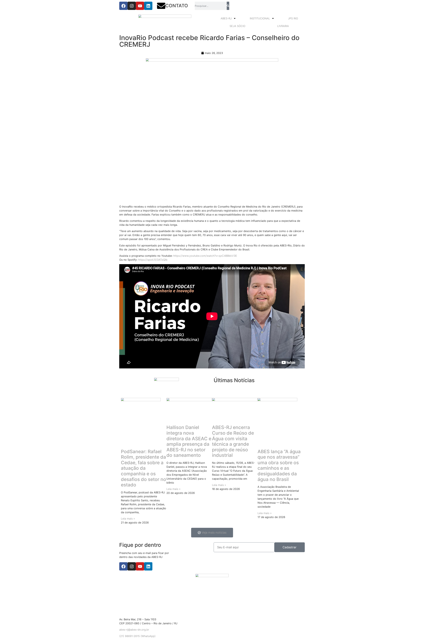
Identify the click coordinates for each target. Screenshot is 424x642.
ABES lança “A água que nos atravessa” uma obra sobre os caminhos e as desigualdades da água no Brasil (279, 465)
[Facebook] (123, 6)
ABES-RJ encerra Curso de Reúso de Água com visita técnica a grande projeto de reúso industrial (233, 441)
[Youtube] (140, 6)
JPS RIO (293, 18)
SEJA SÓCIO (237, 26)
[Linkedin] (148, 6)
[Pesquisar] (228, 6)
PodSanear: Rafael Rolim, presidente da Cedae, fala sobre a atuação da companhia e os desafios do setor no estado (143, 468)
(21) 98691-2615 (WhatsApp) (137, 636)
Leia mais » (128, 518)
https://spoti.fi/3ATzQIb (152, 259)
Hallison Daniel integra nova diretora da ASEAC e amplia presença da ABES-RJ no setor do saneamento (188, 441)
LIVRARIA (283, 26)
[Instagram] (132, 6)
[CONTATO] (161, 6)
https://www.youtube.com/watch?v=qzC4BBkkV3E (205, 255)
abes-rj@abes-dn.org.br (134, 629)
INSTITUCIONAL (260, 18)
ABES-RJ (226, 18)
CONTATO (176, 5)
